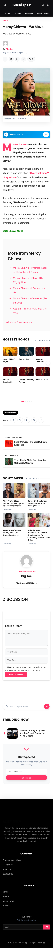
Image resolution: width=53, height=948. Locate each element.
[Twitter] (11, 59)
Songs (5, 20)
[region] (26, 374)
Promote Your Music (12, 860)
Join (45, 134)
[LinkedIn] (27, 420)
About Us (7, 869)
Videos (6, 896)
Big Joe (9, 49)
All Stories (31, 478)
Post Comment (16, 675)
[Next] (48, 363)
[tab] (22, 401)
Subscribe (26, 778)
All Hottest (41, 340)
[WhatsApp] (17, 59)
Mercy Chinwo (20, 144)
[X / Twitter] (20, 420)
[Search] (42, 5)
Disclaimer (7, 865)
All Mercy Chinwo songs (19, 322)
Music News (8, 901)
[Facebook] (5, 59)
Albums (6, 905)
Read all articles (25, 583)
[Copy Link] (23, 59)
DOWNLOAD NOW (13, 231)
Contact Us (8, 874)
